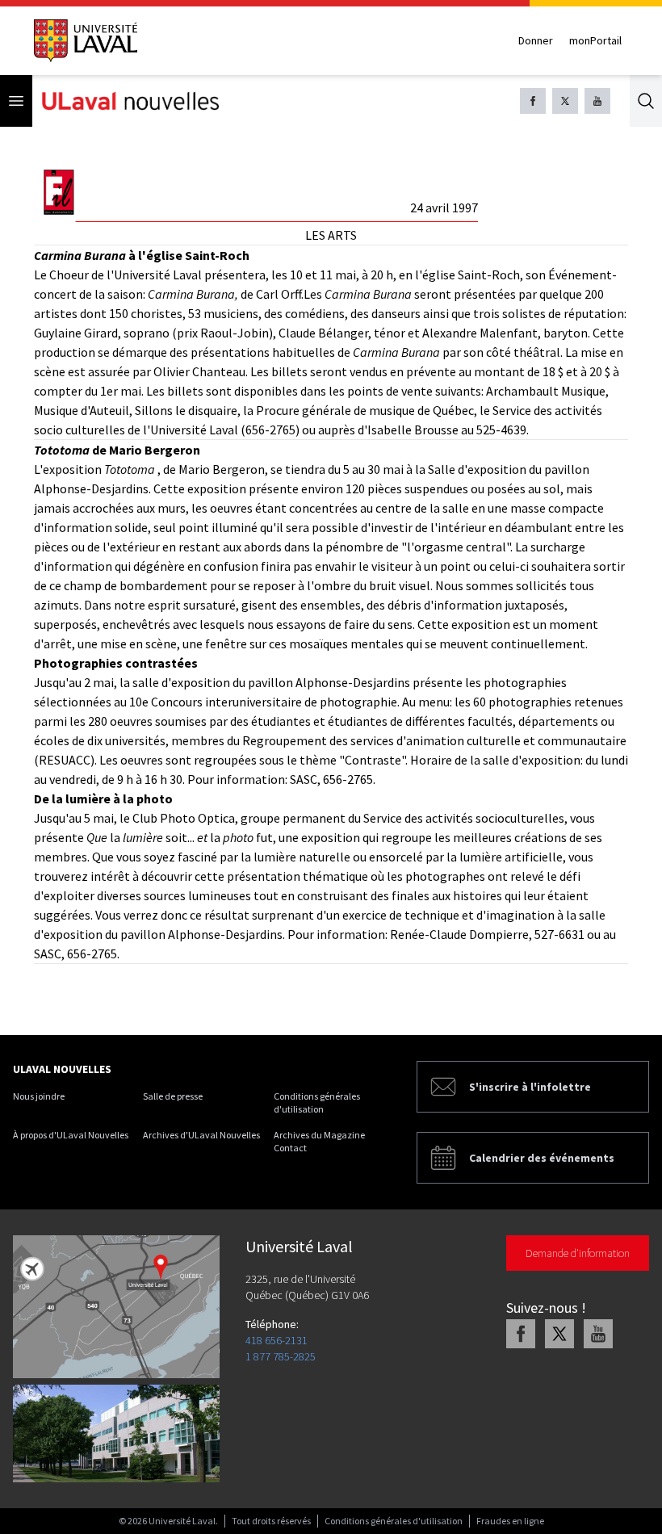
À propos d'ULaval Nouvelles (70, 1135)
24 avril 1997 (444, 207)
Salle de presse (173, 1096)
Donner (535, 40)
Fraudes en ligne (510, 1521)
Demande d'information (578, 1253)
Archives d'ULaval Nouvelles (201, 1135)
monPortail (595, 40)
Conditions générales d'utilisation (317, 1102)
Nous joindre (39, 1096)
